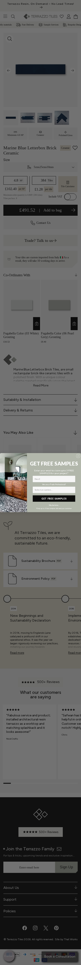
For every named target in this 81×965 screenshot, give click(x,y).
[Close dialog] (78, 456)
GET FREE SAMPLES (54, 498)
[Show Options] (73, 490)
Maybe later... (54, 505)
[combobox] (53, 490)
